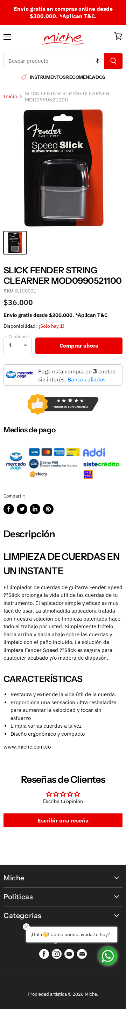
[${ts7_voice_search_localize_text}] (97, 61)
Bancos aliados (87, 379)
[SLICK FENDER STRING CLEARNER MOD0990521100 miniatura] (15, 243)
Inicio (10, 96)
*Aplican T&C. (78, 16)
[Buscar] (113, 61)
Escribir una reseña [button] (63, 820)
